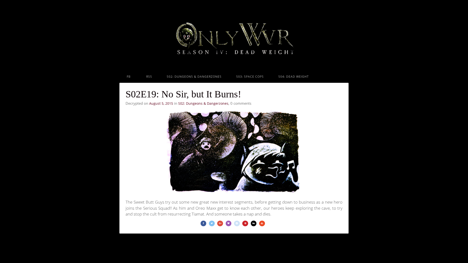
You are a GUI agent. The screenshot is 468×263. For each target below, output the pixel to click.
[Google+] (220, 223)
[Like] (229, 223)
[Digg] (254, 223)
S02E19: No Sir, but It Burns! (183, 94)
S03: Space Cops (250, 77)
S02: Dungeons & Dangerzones (194, 77)
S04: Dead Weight (293, 77)
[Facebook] (203, 223)
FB (129, 77)
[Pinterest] (245, 223)
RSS (148, 77)
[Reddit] (237, 223)
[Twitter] (212, 223)
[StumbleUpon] (262, 223)
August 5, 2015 (161, 103)
